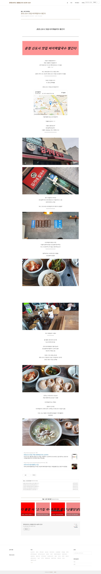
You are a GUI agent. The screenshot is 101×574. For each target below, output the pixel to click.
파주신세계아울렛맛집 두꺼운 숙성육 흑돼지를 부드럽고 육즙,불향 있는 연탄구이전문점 (45, 466)
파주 (68, 552)
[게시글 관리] (29, 475)
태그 (71, 2)
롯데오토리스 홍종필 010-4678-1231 (20, 3)
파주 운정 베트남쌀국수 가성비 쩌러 (29, 489)
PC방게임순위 (34, 554)
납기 (39, 558)
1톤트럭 (59, 558)
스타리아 (33, 552)
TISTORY (51, 572)
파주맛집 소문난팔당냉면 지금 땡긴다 (30, 487)
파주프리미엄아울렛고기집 (31, 464)
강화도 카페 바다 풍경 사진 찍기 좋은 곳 (30, 483)
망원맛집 (33, 556)
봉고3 (67, 556)
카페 (63, 556)
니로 (60, 556)
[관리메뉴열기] (99, 2)
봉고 (56, 556)
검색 (90, 553)
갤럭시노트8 (33, 560)
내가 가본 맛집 (28, 480)
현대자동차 (65, 554)
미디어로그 (77, 2)
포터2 (48, 554)
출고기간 (38, 556)
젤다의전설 (54, 558)
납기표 (47, 552)
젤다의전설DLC (58, 554)
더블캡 (63, 552)
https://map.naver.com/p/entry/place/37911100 (34, 462)
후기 (52, 554)
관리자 (55, 572)
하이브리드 (52, 552)
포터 (37, 552)
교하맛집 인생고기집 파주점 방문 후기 (30, 484)
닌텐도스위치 (50, 556)
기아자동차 (44, 556)
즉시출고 (42, 552)
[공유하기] (27, 475)
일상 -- (24, 480)
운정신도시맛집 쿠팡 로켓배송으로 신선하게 (36, 454)
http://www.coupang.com (29, 452)
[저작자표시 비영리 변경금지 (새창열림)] (38, 475)
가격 (43, 558)
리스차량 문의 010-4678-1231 (29, 526)
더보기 (32, 562)
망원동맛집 (48, 558)
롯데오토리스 (33, 558)
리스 (64, 558)
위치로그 (83, 2)
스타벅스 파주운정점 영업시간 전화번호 (30, 486)
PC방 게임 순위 (42, 554)
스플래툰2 (58, 552)
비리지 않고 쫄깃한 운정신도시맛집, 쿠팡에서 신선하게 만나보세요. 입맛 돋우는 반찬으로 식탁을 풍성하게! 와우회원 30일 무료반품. (46, 457)
